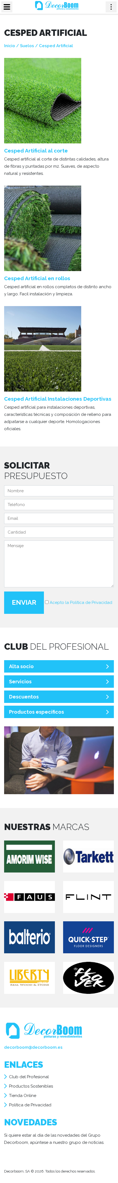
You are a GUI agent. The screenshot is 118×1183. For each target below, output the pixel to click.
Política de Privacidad (30, 1104)
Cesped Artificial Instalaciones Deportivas (57, 399)
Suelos (27, 45)
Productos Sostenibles (31, 1086)
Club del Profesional (29, 1076)
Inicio (9, 45)
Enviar (24, 602)
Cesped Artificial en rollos (37, 278)
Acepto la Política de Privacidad (81, 602)
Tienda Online (22, 1095)
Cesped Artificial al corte (36, 151)
